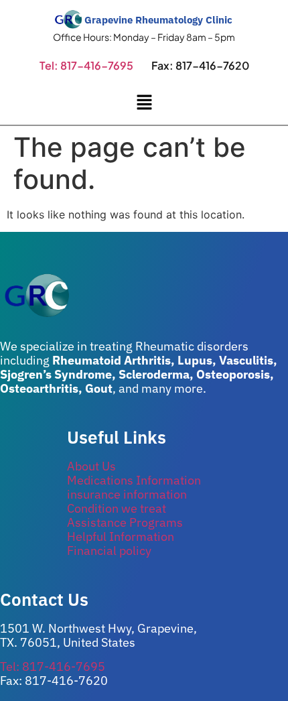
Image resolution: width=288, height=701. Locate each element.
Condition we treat (116, 508)
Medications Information (134, 480)
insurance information (127, 494)
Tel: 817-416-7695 (86, 65)
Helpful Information (120, 536)
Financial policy (109, 550)
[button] (144, 102)
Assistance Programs (125, 522)
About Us (91, 466)
